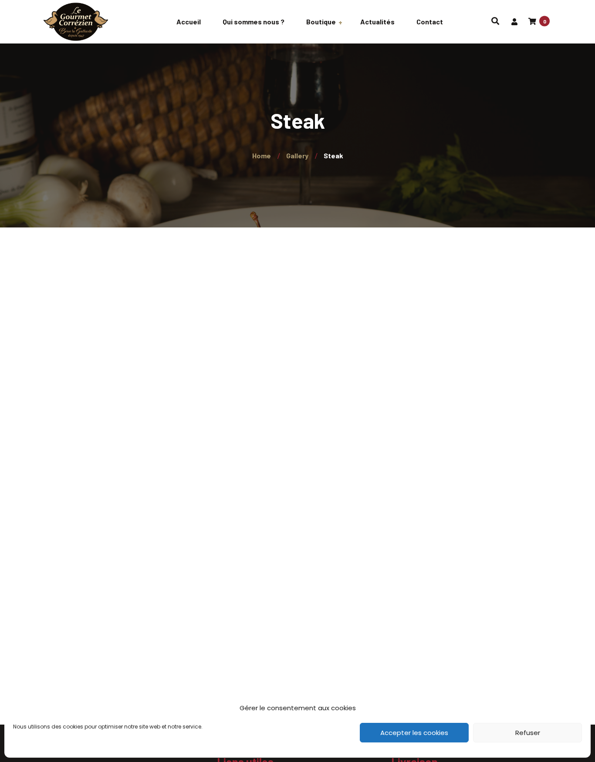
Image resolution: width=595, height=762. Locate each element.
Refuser (527, 732)
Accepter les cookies (414, 732)
